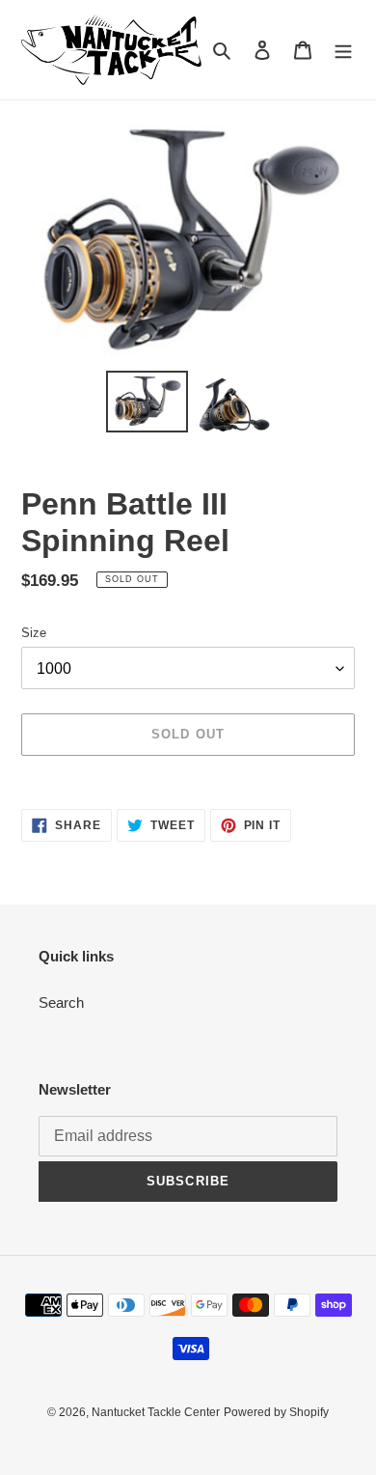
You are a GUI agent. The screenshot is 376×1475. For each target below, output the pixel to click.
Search (61, 1002)
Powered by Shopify (276, 1412)
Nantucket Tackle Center (156, 1412)
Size (33, 633)
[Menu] (343, 49)
